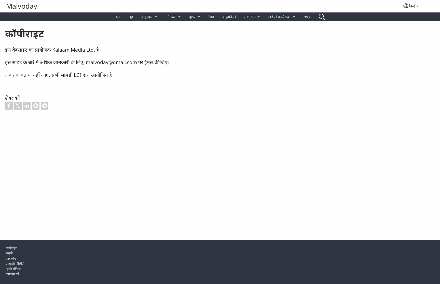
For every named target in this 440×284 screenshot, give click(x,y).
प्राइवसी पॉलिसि (15, 263)
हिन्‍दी (412, 6)
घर (118, 17)
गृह (131, 17)
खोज (322, 16)
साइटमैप (11, 258)
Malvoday (21, 6)
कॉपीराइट (11, 248)
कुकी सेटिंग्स (13, 269)
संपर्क (307, 17)
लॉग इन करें (12, 274)
